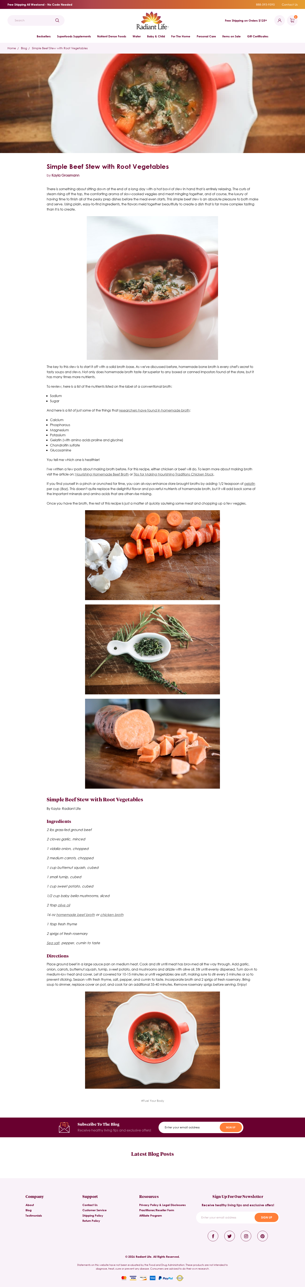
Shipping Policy (92, 1215)
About (30, 1205)
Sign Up (230, 1127)
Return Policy (91, 1220)
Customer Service (94, 1210)
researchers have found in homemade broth (154, 410)
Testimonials (34, 1215)
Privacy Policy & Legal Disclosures (162, 1205)
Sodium (56, 395)
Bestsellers (44, 36)
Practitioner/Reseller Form (156, 1210)
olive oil (64, 905)
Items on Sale (231, 36)
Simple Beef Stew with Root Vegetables (108, 166)
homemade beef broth (75, 914)
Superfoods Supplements (74, 36)
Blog (29, 1210)
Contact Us (290, 4)
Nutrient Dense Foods (111, 36)
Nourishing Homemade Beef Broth (102, 474)
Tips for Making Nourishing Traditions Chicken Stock (174, 474)
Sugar (54, 401)
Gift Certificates (257, 36)
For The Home (180, 36)
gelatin (249, 483)
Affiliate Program (150, 1215)
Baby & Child (156, 36)
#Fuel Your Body (152, 1101)
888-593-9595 (265, 4)
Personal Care (206, 36)
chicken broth (111, 914)
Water (137, 36)
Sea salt (53, 943)
